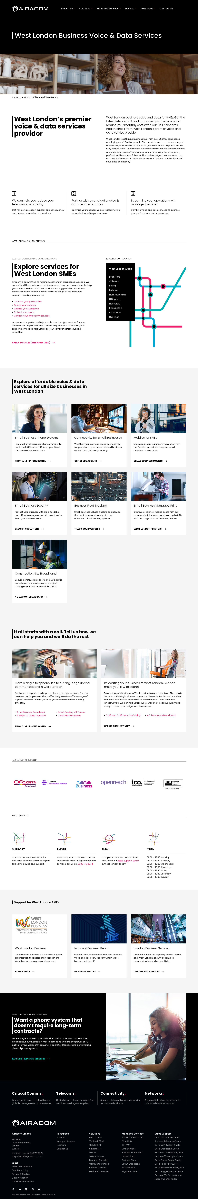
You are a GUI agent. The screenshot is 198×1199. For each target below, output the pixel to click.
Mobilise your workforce (26, 308)
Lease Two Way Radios (166, 1179)
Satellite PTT (95, 1148)
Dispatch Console (98, 1160)
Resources (63, 1133)
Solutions (94, 1133)
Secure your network (25, 305)
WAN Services (129, 1148)
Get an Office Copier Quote (169, 1156)
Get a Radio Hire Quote (166, 1163)
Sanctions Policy (20, 1170)
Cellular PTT (95, 1145)
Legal (15, 1163)
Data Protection (20, 1177)
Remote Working (97, 1167)
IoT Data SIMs (128, 1167)
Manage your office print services (32, 315)
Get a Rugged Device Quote (169, 1171)
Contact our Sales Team (167, 1137)
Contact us (62, 1148)
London (40, 97)
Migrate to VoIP (129, 1171)
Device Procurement (99, 1171)
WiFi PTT (93, 1152)
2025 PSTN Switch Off (132, 1137)
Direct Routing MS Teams (71, 711)
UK (33, 97)
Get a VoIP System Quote (167, 1145)
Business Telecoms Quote (168, 1141)
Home (15, 97)
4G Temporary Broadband (161, 715)
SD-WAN (126, 1145)
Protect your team (24, 312)
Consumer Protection (23, 1181)
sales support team (128, 860)
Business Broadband (132, 1152)
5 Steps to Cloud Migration (31, 715)
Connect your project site (28, 301)
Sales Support (163, 1133)
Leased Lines (128, 1156)
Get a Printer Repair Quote (168, 1160)
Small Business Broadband (31, 711)
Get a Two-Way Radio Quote (169, 1167)
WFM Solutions (96, 1156)
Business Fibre (129, 1160)
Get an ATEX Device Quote (168, 1175)
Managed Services (66, 1141)
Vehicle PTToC (96, 1141)
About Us (61, 1137)
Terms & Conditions (22, 1166)
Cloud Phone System (69, 715)
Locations (25, 97)
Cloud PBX (127, 1141)
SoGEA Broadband (131, 1163)
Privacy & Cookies (21, 1174)
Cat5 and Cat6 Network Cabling (123, 715)
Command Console (99, 1163)
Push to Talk (95, 1137)
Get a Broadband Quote (167, 1148)
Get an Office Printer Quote (169, 1152)
